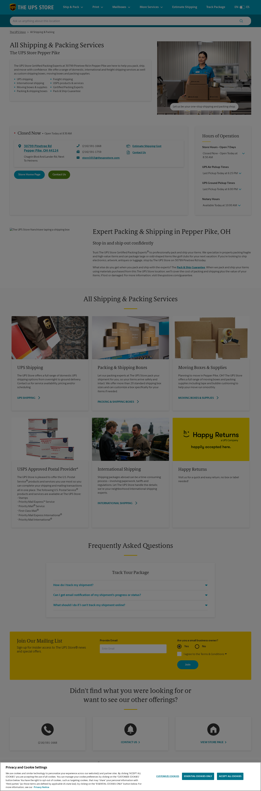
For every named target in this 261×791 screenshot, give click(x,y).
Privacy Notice (41, 787)
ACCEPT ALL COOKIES (230, 776)
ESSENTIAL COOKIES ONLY (198, 776)
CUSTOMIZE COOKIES (167, 776)
